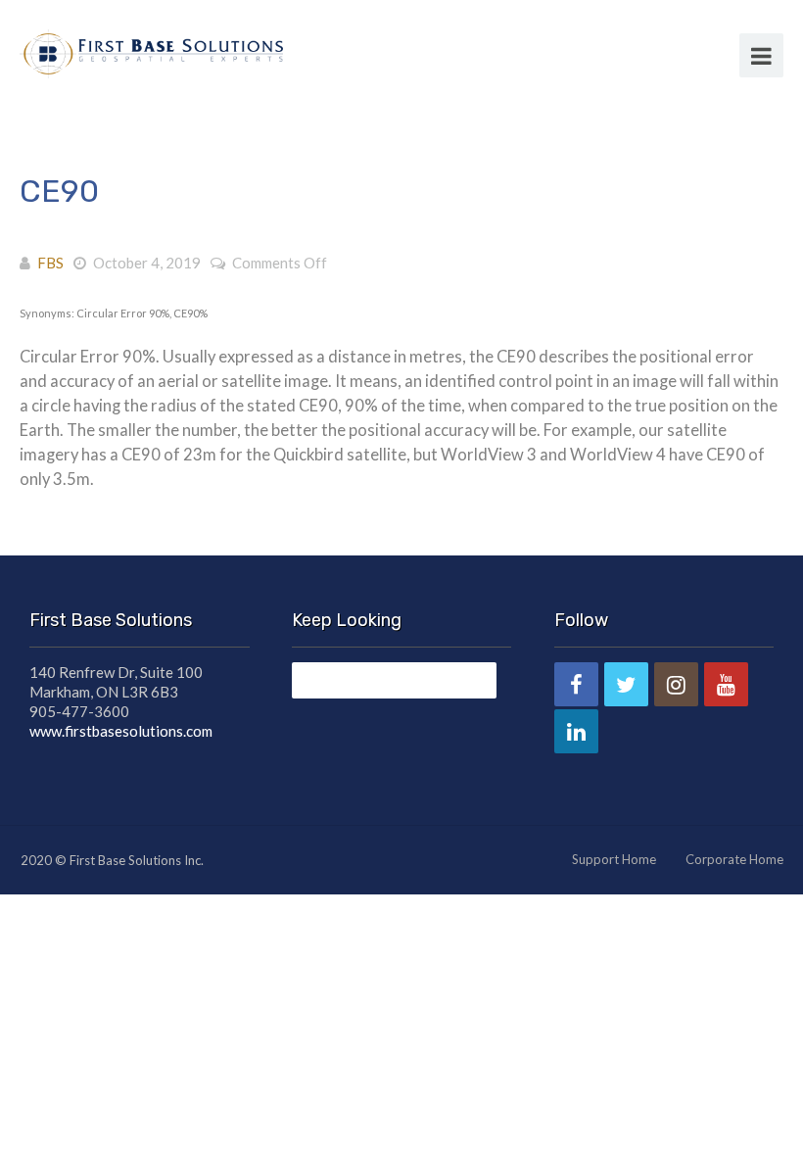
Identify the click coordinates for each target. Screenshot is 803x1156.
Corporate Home (734, 859)
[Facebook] (576, 684)
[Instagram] (676, 684)
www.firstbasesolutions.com (121, 731)
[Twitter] (626, 684)
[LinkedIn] (576, 731)
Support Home (614, 859)
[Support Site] (151, 51)
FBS (50, 262)
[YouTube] (726, 684)
